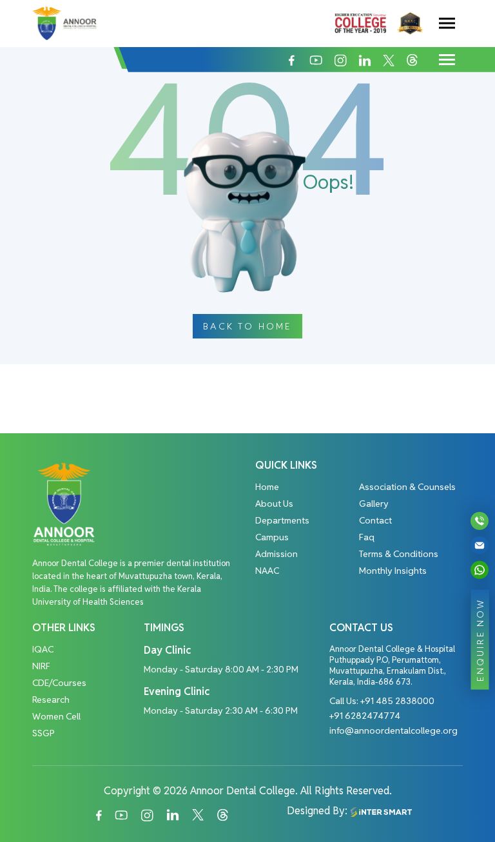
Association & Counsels (407, 487)
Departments (282, 520)
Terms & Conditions (398, 554)
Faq (366, 537)
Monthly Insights (393, 570)
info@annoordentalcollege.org (393, 730)
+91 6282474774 (364, 715)
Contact (375, 520)
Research (51, 699)
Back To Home (247, 326)
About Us (274, 503)
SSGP (43, 733)
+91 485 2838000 (397, 701)
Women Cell (56, 716)
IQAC (42, 649)
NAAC (267, 570)
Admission (276, 554)
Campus (272, 537)
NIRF (41, 666)
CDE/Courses (59, 683)
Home (267, 487)
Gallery (374, 503)
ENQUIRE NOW (480, 639)
